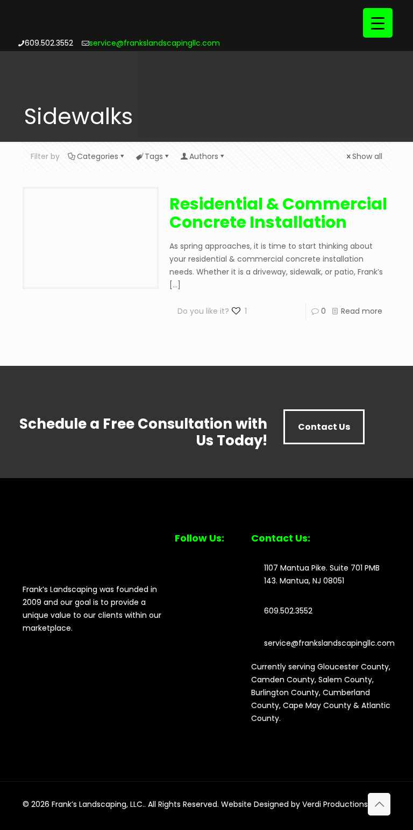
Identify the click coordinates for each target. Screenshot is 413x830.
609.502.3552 (49, 43)
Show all (367, 156)
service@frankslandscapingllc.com (154, 43)
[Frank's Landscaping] (98, 28)
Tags (154, 156)
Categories (97, 156)
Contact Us (324, 427)
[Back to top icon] (379, 804)
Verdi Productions (335, 804)
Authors (203, 156)
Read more (361, 311)
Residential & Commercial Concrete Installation (278, 213)
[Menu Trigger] (378, 23)
